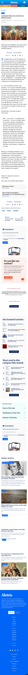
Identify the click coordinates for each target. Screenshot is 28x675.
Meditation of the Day (11, 413)
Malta (4, 491)
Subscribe (5, 5)
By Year (14, 645)
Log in (18, 301)
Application (14, 632)
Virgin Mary (15, 210)
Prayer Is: (9, 210)
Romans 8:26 (10, 76)
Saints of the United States (8, 462)
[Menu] (5, 2)
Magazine (14, 634)
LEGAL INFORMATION (14, 661)
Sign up (5, 242)
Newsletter (14, 630)
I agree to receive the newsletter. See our (14, 239)
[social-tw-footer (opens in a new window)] (15, 650)
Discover (14, 625)
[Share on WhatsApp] (22, 55)
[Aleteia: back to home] (14, 2)
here (6, 178)
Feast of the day (9, 408)
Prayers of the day (10, 418)
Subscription (14, 636)
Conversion (5, 515)
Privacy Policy (14, 668)
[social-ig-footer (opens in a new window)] (17, 650)
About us (14, 659)
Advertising (14, 639)
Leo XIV (4, 539)
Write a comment (14, 306)
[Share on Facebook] (12, 55)
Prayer (3, 210)
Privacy (14, 670)
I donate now (7, 277)
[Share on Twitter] (17, 55)
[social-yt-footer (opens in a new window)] (10, 650)
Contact (14, 666)
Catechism (5, 564)
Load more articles (14, 351)
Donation (14, 638)
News (14, 619)
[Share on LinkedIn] (15, 55)
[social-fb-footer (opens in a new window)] (12, 650)
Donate (13, 5)
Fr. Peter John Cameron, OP (19, 20)
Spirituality (3, 10)
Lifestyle (14, 621)
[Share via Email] (19, 55)
